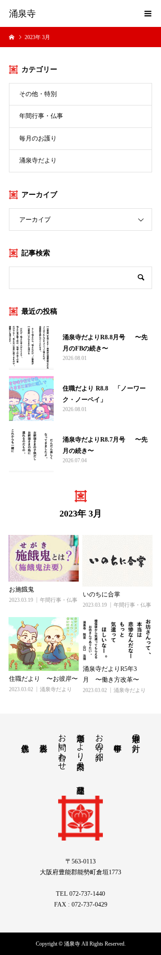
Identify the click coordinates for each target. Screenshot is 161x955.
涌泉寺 (22, 13)
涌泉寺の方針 (135, 733)
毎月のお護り (38, 138)
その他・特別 (38, 94)
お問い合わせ (62, 747)
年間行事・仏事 (41, 116)
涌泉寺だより (38, 160)
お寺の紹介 (99, 737)
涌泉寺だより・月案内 (80, 742)
